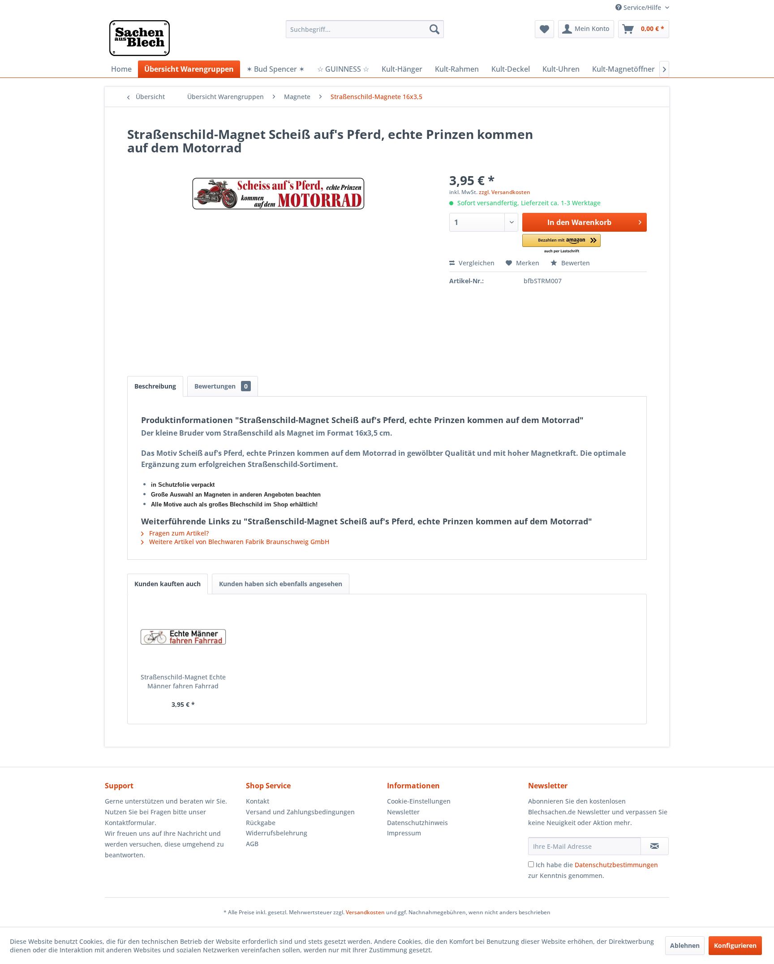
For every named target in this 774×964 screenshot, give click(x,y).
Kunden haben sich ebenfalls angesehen (280, 583)
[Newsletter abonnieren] (655, 846)
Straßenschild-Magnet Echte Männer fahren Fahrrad (183, 681)
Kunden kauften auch (167, 583)
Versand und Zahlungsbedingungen (300, 812)
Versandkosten (365, 912)
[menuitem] (365, 29)
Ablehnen (685, 945)
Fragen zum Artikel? (178, 533)
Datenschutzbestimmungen (616, 864)
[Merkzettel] (544, 29)
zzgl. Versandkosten (504, 192)
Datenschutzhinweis (417, 822)
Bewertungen (221, 386)
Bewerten (574, 263)
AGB (252, 843)
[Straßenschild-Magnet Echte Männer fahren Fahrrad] (183, 636)
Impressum (404, 833)
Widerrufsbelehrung (276, 833)
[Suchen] (434, 29)
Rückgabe (260, 822)
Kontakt (257, 801)
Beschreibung (155, 386)
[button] (561, 244)
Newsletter (403, 812)
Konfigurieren (735, 945)
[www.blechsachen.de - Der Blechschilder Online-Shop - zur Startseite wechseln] (139, 38)
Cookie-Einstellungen (419, 801)
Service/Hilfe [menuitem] (642, 7)
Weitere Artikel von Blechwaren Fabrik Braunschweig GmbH (238, 541)
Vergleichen (475, 263)
